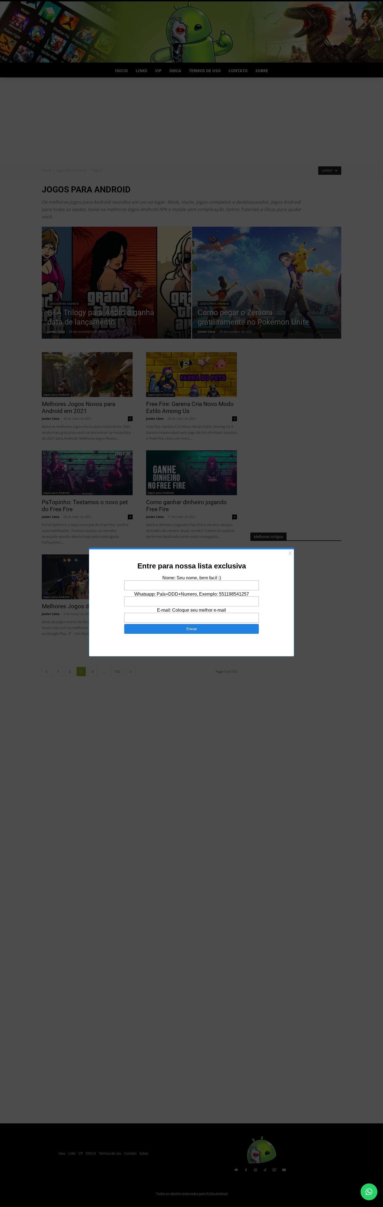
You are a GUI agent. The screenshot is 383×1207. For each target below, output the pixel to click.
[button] (369, 1191)
